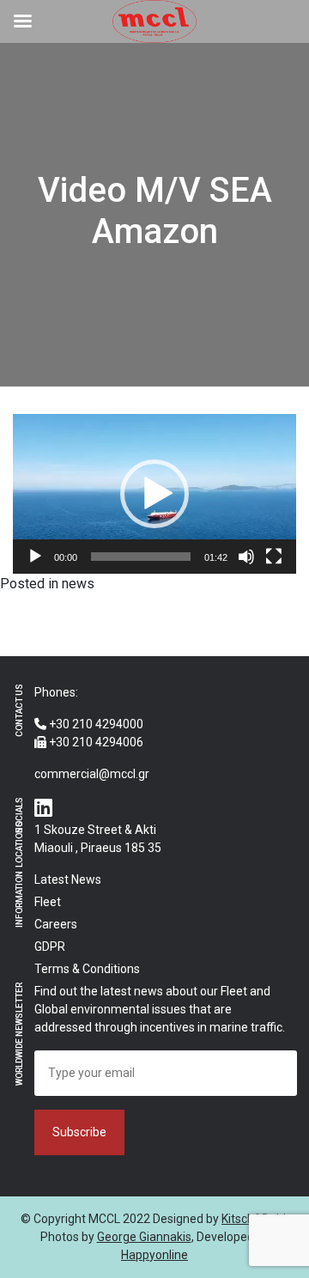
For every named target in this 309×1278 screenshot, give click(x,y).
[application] (154, 494)
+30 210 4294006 (94, 742)
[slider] (141, 556)
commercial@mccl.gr (91, 774)
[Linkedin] (43, 809)
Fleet (47, 902)
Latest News (67, 879)
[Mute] (246, 556)
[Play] (35, 556)
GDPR (49, 946)
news (78, 583)
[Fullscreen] (273, 556)
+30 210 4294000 (94, 724)
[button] (154, 493)
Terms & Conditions (87, 969)
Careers (55, 924)
